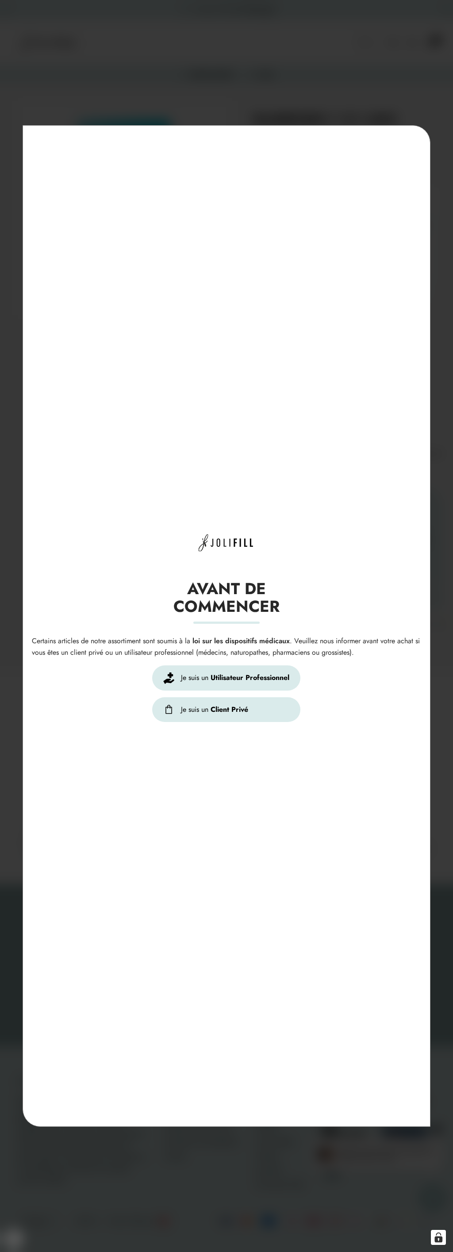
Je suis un (234, 677)
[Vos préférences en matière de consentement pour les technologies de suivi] (438, 1237)
